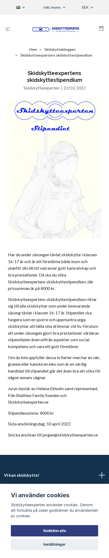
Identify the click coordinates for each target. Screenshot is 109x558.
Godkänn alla (54, 531)
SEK (85, 7)
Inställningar (54, 544)
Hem (33, 49)
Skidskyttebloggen (60, 49)
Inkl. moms (52, 7)
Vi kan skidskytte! (21, 474)
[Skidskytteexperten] (56, 29)
